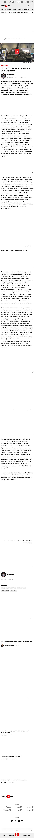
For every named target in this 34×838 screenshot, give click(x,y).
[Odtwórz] (17, 52)
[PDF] (13, 579)
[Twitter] (15, 820)
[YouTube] (22, 820)
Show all (20, 590)
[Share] (31, 830)
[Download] (25, 77)
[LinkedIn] (18, 820)
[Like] (2, 830)
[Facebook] (12, 820)
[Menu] (32, 5)
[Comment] (17, 830)
